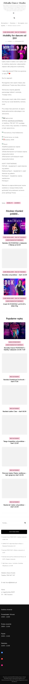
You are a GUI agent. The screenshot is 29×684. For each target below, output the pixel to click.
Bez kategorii (14, 376)
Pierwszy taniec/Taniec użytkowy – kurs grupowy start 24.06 (14, 474)
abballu (10, 41)
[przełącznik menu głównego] (14, 13)
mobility (10, 203)
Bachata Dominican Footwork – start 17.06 (14, 380)
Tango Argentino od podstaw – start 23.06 (14, 442)
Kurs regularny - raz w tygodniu (14, 32)
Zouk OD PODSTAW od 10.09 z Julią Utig (14, 305)
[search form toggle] (14, 18)
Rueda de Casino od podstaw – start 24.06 (15, 506)
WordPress (14, 681)
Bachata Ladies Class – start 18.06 (14, 411)
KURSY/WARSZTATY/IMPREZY (14, 240)
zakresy (17, 203)
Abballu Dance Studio (14, 2)
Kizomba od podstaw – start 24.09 (14, 275)
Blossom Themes (14, 680)
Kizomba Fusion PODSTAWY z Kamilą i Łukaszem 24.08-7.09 (14, 349)
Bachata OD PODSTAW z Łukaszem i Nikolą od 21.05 (14, 244)
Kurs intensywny (14, 342)
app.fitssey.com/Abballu (15, 121)
